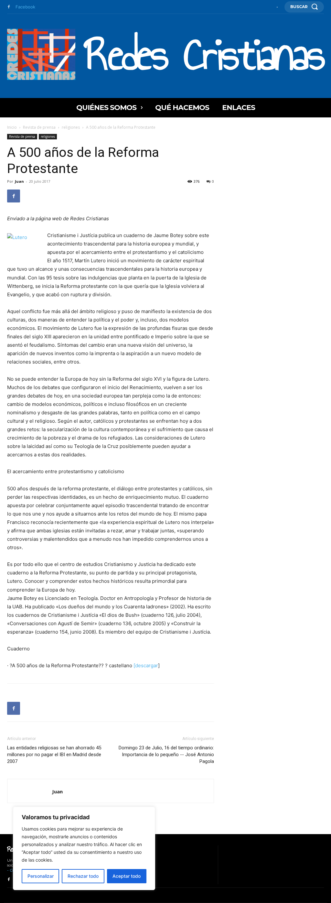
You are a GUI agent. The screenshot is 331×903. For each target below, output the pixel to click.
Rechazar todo (83, 876)
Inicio (12, 127)
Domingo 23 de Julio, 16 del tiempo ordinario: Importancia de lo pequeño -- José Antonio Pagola (166, 754)
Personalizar (40, 876)
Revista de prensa (39, 127)
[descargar (145, 665)
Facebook (25, 6)
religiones (71, 127)
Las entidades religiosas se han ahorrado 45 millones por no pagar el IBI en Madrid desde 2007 (54, 754)
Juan (19, 181)
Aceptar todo (126, 876)
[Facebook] (9, 7)
